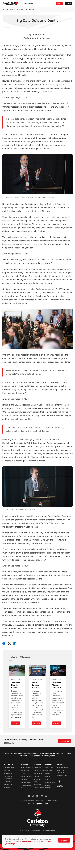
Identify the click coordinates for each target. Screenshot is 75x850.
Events (47, 773)
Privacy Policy (24, 830)
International (8, 773)
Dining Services (50, 782)
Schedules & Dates (27, 767)
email (46, 804)
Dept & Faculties (39, 770)
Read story (16, 723)
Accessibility (36, 830)
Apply (59, 3)
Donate (68, 3)
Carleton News (27, 3)
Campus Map (49, 767)
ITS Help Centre (39, 787)
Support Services (26, 776)
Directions (48, 770)
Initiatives (7, 787)
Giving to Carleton (62, 767)
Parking (47, 776)
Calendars (24, 779)
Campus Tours (8, 784)
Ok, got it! (64, 840)
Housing (36, 776)
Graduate (7, 770)
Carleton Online (26, 782)
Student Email (38, 773)
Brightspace (25, 770)
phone (39, 804)
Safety (47, 779)
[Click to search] (53, 3)
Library (23, 773)
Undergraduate (9, 767)
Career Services (39, 767)
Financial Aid (8, 781)
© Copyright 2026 (49, 830)
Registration (38, 784)
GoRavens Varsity (62, 775)
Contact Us (64, 741)
